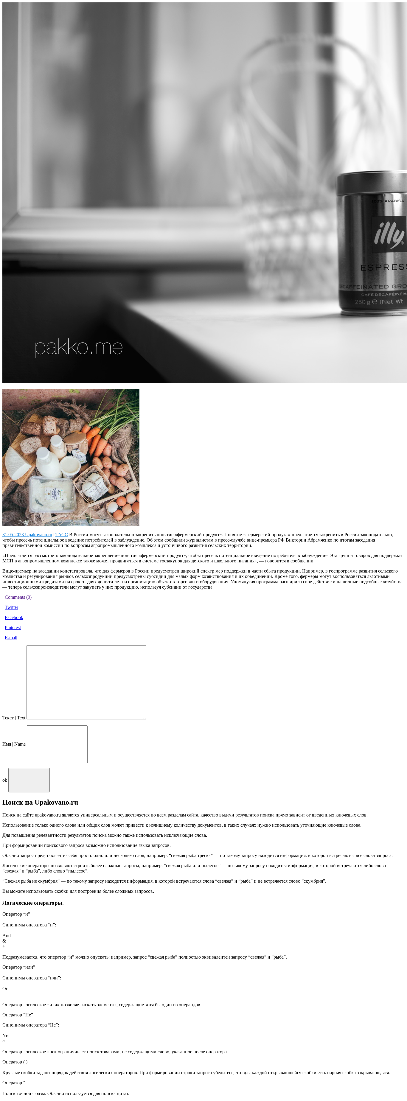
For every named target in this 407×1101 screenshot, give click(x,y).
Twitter (11, 607)
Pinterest (13, 627)
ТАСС (61, 534)
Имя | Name (14, 744)
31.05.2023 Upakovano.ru (27, 534)
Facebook (14, 617)
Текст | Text (13, 717)
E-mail (11, 637)
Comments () (18, 597)
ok (4, 780)
